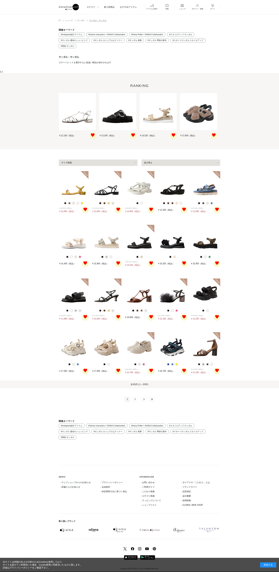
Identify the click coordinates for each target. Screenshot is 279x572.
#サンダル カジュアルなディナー (108, 40)
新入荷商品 (109, 7)
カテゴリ (91, 7)
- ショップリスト (149, 505)
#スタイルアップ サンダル (180, 34)
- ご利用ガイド (148, 487)
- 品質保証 (186, 491)
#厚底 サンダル (67, 46)
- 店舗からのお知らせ (70, 487)
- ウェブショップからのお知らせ (75, 482)
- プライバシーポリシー (111, 482)
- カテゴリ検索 (148, 496)
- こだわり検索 (148, 491)
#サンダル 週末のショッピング (74, 40)
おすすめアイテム (128, 7)
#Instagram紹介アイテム (71, 34)
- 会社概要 (186, 496)
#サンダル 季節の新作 (157, 40)
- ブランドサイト (189, 487)
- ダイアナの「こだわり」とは (195, 482)
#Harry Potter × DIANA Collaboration (147, 34)
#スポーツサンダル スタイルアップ (188, 40)
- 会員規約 (105, 487)
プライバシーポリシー (21, 567)
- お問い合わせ (148, 482)
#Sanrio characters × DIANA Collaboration (106, 34)
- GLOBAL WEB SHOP (192, 505)
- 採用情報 (186, 500)
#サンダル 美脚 (135, 40)
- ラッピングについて (151, 500)
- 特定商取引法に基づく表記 (113, 491)
